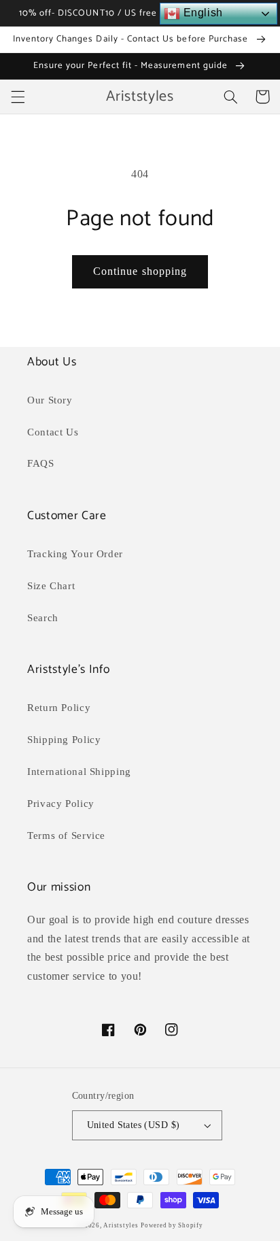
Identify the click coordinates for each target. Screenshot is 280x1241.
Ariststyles (120, 1225)
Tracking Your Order (75, 553)
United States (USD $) (133, 1125)
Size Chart (51, 585)
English (201, 12)
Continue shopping (140, 271)
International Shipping (79, 771)
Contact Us (52, 432)
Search (42, 617)
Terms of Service (66, 835)
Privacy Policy (60, 803)
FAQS (40, 463)
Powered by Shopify (172, 1225)
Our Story (50, 400)
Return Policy (58, 707)
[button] (17, 96)
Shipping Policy (64, 739)
